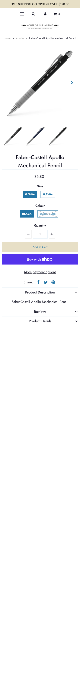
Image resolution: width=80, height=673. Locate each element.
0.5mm (30, 194)
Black (27, 214)
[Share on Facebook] (38, 282)
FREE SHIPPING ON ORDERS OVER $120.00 (40, 4)
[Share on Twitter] (45, 282)
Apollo (20, 38)
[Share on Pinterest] (53, 282)
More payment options (40, 271)
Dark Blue (48, 214)
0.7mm (48, 194)
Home (7, 38)
